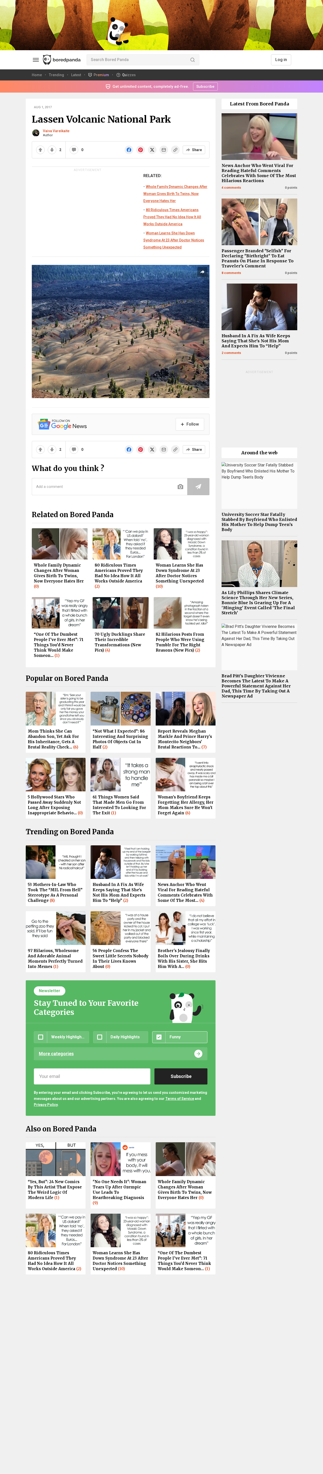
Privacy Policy (46, 1105)
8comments (231, 273)
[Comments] (74, 150)
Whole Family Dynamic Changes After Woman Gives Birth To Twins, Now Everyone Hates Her (175, 194)
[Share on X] (152, 150)
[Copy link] (175, 150)
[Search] (192, 59)
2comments (231, 353)
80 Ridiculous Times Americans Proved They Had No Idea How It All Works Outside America (172, 217)
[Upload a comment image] (180, 486)
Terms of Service (179, 1099)
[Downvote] (52, 150)
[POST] (198, 486)
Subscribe (205, 86)
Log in (281, 59)
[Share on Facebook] (129, 150)
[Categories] (36, 60)
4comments (231, 187)
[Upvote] (40, 150)
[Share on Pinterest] (140, 150)
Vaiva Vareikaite (56, 131)
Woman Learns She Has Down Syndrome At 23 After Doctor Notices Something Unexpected (173, 240)
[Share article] (202, 272)
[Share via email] (163, 150)
